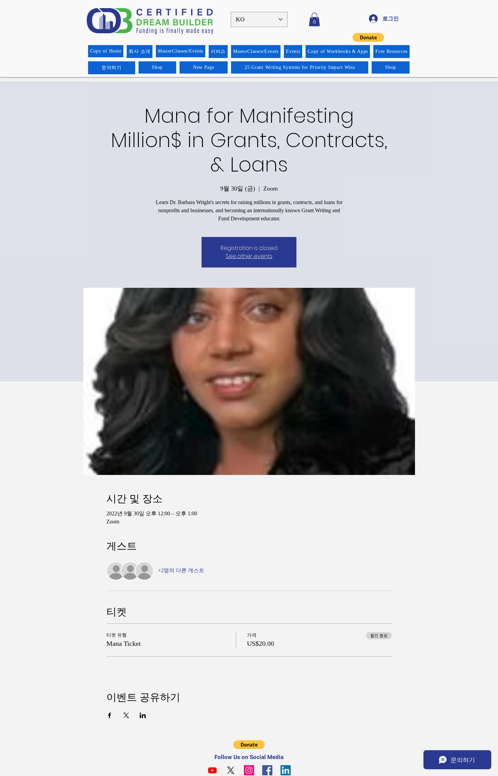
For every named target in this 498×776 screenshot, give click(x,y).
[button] (314, 19)
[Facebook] (267, 770)
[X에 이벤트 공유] (126, 715)
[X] (231, 770)
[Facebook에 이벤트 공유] (109, 715)
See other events (249, 256)
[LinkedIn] (286, 770)
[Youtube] (212, 770)
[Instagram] (249, 770)
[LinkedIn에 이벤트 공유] (143, 715)
